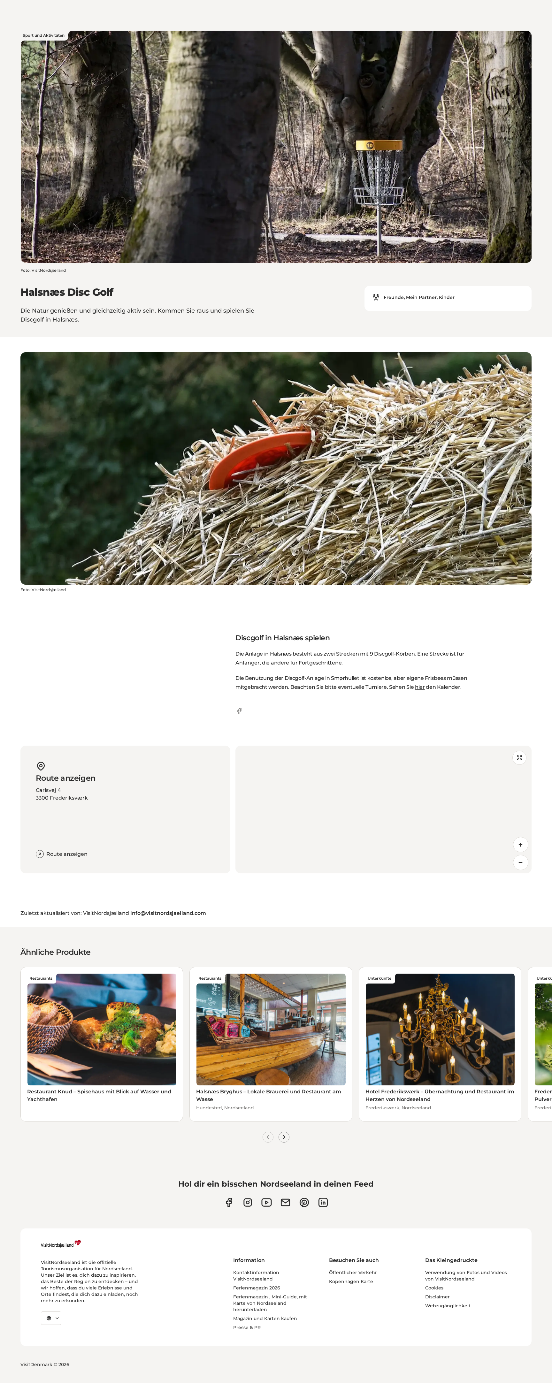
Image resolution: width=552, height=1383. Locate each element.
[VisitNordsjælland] (61, 1244)
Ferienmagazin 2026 (256, 1288)
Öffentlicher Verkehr (353, 1272)
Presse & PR (247, 1327)
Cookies (434, 1288)
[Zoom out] (520, 862)
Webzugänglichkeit (448, 1306)
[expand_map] (519, 758)
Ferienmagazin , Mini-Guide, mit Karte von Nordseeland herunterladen (270, 1303)
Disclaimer (437, 1297)
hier (420, 687)
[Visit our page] (228, 1202)
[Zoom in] (520, 844)
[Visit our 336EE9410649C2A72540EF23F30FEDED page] (285, 1202)
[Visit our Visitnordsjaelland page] (266, 1202)
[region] (383, 809)
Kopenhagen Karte (351, 1281)
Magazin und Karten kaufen (265, 1318)
